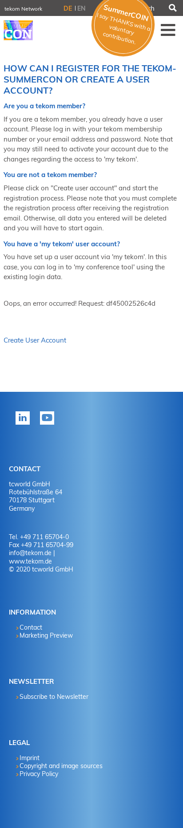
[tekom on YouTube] (49, 423)
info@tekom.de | (32, 553)
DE (68, 8)
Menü (168, 29)
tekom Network (23, 8)
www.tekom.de (30, 561)
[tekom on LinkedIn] (24, 423)
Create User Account (35, 340)
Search (172, 8)
